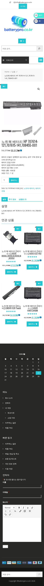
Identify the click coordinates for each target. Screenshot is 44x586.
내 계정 (22, 6)
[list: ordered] (6, 511)
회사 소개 (8, 398)
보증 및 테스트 (10, 459)
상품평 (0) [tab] (22, 199)
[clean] (32, 507)
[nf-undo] (6, 514)
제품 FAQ (8, 428)
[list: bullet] (10, 511)
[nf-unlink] (25, 511)
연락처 (7, 403)
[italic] (23, 507)
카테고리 (9, 60)
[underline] (28, 507)
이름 (4, 482)
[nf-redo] (10, 514)
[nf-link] (20, 511)
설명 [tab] (4, 199)
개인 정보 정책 (10, 464)
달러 (38, 15)
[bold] (19, 507)
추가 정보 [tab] (12, 199)
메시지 (6, 502)
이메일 (6, 492)
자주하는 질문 (10, 423)
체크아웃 (11, 413)
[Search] (39, 48)
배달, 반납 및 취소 (12, 454)
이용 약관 (8, 469)
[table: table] (30, 511)
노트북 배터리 (29, 188)
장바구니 (14, 180)
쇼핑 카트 (11, 418)
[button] (40, 60)
